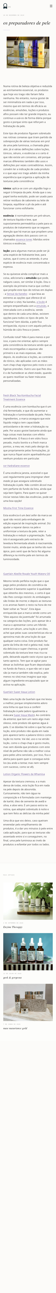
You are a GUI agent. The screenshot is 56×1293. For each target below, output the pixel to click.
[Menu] (51, 6)
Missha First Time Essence (18, 508)
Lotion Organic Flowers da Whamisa (24, 774)
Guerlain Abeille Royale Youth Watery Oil (26, 573)
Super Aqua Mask (24, 715)
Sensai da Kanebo (17, 293)
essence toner (24, 239)
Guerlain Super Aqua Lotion (19, 692)
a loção (41, 301)
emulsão (41, 305)
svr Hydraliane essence (16, 465)
